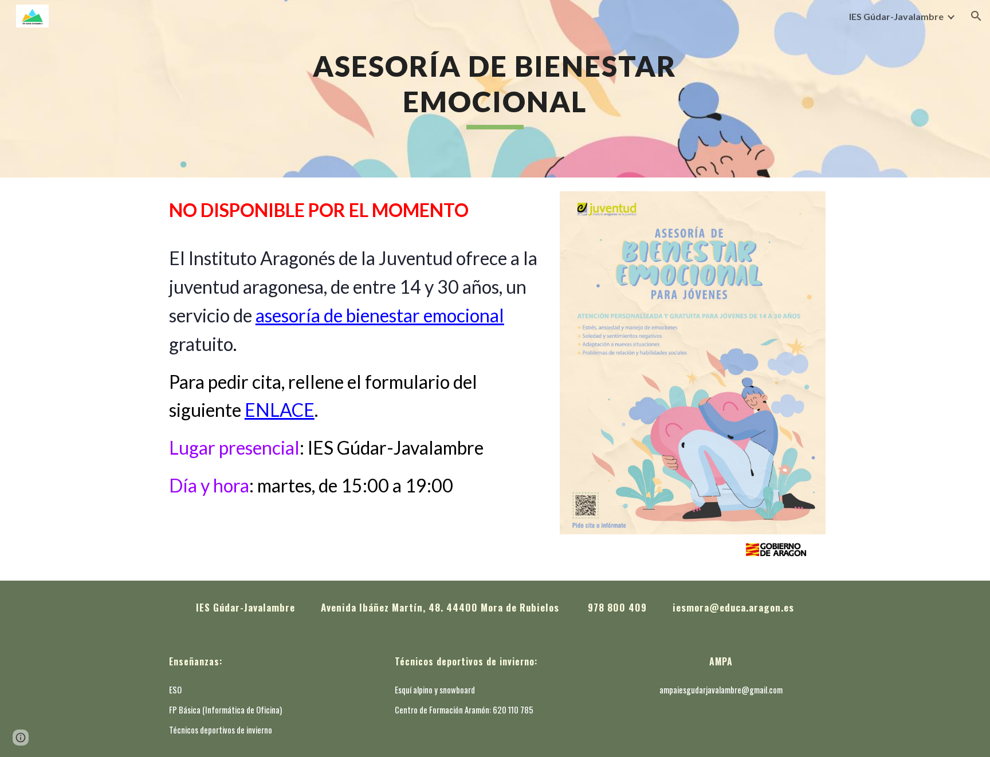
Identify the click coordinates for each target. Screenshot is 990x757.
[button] (976, 16)
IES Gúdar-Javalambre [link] (896, 16)
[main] (495, 89)
